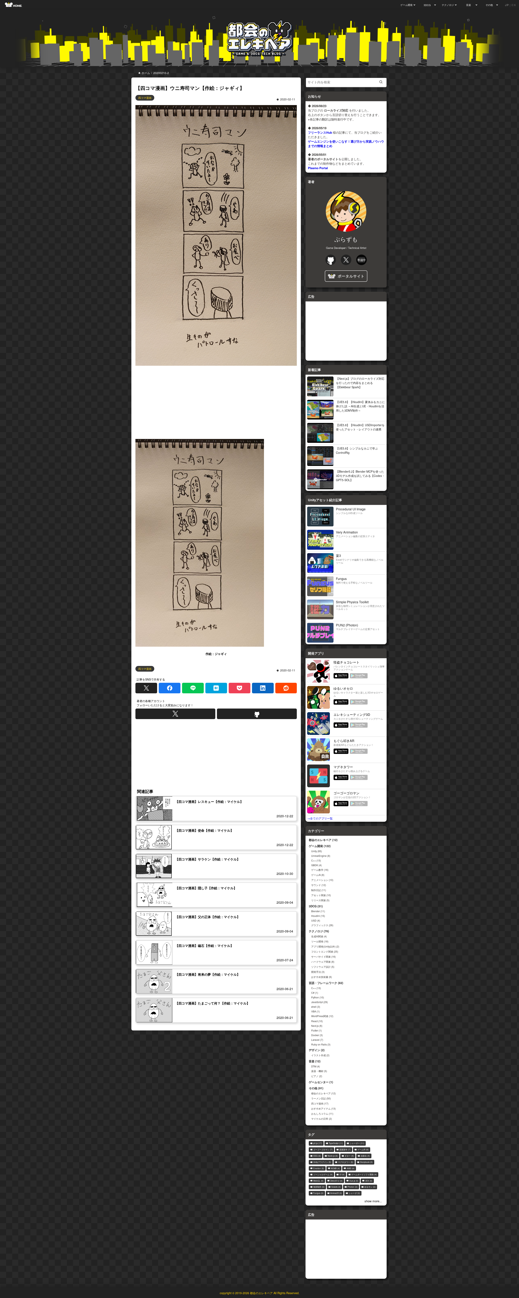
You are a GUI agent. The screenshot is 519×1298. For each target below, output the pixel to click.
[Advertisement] (216, 401)
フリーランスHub (320, 132)
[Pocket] (239, 688)
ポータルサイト (351, 276)
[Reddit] (286, 688)
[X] (146, 688)
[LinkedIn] (263, 688)
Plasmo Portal (318, 168)
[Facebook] (169, 688)
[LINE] (193, 688)
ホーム (146, 73)
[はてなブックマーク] (216, 688)
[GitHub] (257, 714)
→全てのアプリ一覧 (320, 818)
